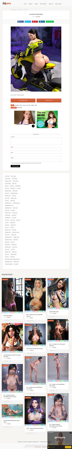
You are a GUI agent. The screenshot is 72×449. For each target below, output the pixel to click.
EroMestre (38, 16)
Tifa (7, 256)
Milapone (8, 232)
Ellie (7, 210)
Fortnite (7, 217)
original (32, 105)
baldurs (7, 195)
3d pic (14, 178)
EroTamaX (54, 313)
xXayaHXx (8, 317)
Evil (13, 210)
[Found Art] (17, 105)
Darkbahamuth (9, 205)
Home (25, 3)
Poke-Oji (31, 317)
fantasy (8, 212)
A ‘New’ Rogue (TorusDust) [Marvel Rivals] (34, 348)
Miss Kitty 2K (15, 232)
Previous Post (23, 100)
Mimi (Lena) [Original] (8, 315)
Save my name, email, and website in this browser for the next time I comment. (26, 163)
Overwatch (8, 239)
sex (13, 249)
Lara (7, 225)
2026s (14, 183)
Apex (7, 188)
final (14, 215)
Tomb (12, 256)
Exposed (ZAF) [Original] (53, 311)
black (7, 198)
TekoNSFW (13, 254)
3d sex (21, 105)
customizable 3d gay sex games (47, 441)
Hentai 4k (51, 3)
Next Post (48, 100)
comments (8, 203)
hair (18, 220)
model (7, 234)
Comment (13, 136)
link (12, 227)
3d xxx (24, 105)
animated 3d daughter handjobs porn (30, 441)
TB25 (7, 254)
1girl (13, 176)
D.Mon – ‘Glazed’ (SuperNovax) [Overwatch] (34, 428)
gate (7, 220)
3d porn (8, 181)
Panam (15, 239)
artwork (8, 190)
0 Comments (25, 9)
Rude (36, 105)
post (12, 242)
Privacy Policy (38, 446)
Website (12, 157)
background (14, 193)
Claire (12, 200)
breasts (13, 198)
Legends (13, 225)
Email (12, 152)
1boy (7, 176)
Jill (6, 222)
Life (7, 227)
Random (30, 3)
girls (13, 220)
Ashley (15, 190)
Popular (36, 3)
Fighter (7, 215)
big (14, 195)
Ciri (7, 200)
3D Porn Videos (43, 3)
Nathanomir (8, 237)
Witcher (16, 261)
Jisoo (29, 105)
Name (12, 147)
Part (7, 242)
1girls (7, 178)
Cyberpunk (16, 203)
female (14, 212)
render (13, 244)
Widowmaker (8, 261)
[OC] (16, 264)
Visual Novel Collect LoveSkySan (12, 259)
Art (18, 188)
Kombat (12, 222)
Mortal (13, 234)
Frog (27, 105)
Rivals (15, 247)
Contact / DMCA (45, 446)
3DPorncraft (19, 107)
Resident (8, 247)
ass (7, 193)
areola (13, 188)
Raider (7, 244)
